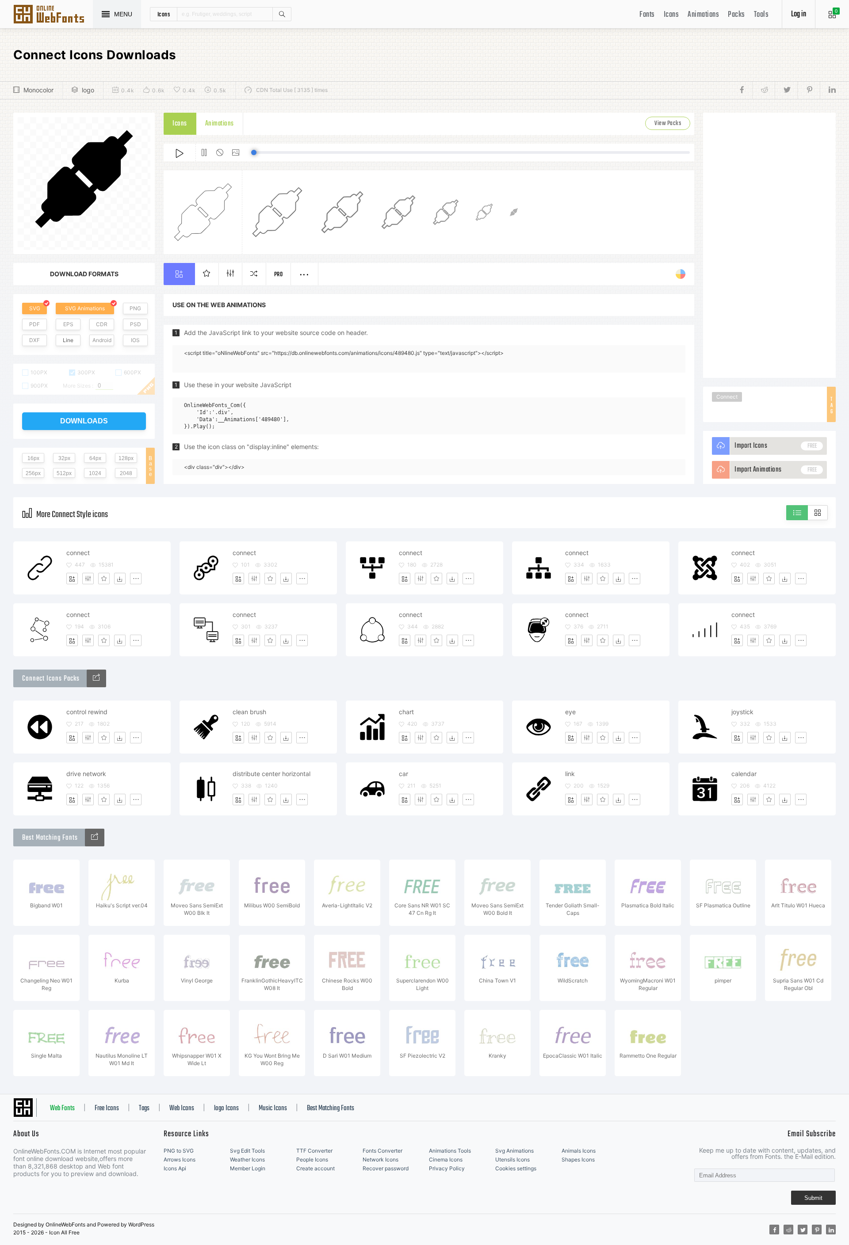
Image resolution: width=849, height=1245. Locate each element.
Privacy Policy (447, 1168)
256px (33, 473)
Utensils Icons (512, 1159)
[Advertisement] (769, 245)
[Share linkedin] (828, 90)
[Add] (72, 578)
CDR (101, 324)
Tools (761, 14)
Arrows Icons (179, 1159)
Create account (315, 1168)
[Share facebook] (744, 90)
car (403, 773)
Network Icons (380, 1159)
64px (95, 458)
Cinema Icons (446, 1159)
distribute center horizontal (271, 773)
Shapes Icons (578, 1159)
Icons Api (175, 1168)
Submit (813, 1198)
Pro (278, 275)
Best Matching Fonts (330, 1108)
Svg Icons (53, 15)
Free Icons (107, 1108)
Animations (703, 14)
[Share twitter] (786, 90)
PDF (34, 324)
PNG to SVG (179, 1150)
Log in (798, 14)
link (570, 773)
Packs (736, 14)
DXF (34, 340)
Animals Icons (579, 1150)
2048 (126, 473)
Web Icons (181, 1108)
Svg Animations (514, 1150)
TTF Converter (314, 1150)
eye (570, 712)
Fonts (647, 14)
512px (64, 473)
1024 (95, 473)
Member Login (247, 1168)
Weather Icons (247, 1159)
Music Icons (273, 1108)
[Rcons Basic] (96, 678)
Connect (727, 396)
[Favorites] (104, 578)
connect (78, 552)
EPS (68, 324)
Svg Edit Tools (247, 1150)
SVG (34, 308)
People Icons (312, 1159)
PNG (135, 308)
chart (406, 712)
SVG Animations (85, 308)
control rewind (86, 712)
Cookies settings (515, 1168)
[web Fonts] (94, 837)
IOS (135, 340)
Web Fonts (62, 1108)
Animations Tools (450, 1150)
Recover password (386, 1168)
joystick (742, 712)
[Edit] (88, 578)
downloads (84, 421)
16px (33, 458)
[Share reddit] (763, 90)
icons (163, 14)
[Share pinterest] (808, 90)
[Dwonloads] (120, 578)
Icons (671, 14)
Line (68, 340)
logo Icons (226, 1108)
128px (126, 458)
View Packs (667, 123)
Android (101, 340)
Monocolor (38, 90)
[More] (136, 578)
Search (282, 14)
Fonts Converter (382, 1150)
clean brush (249, 712)
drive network (86, 773)
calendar (744, 773)
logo (88, 90)
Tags (144, 1108)
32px (64, 458)
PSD (135, 324)
